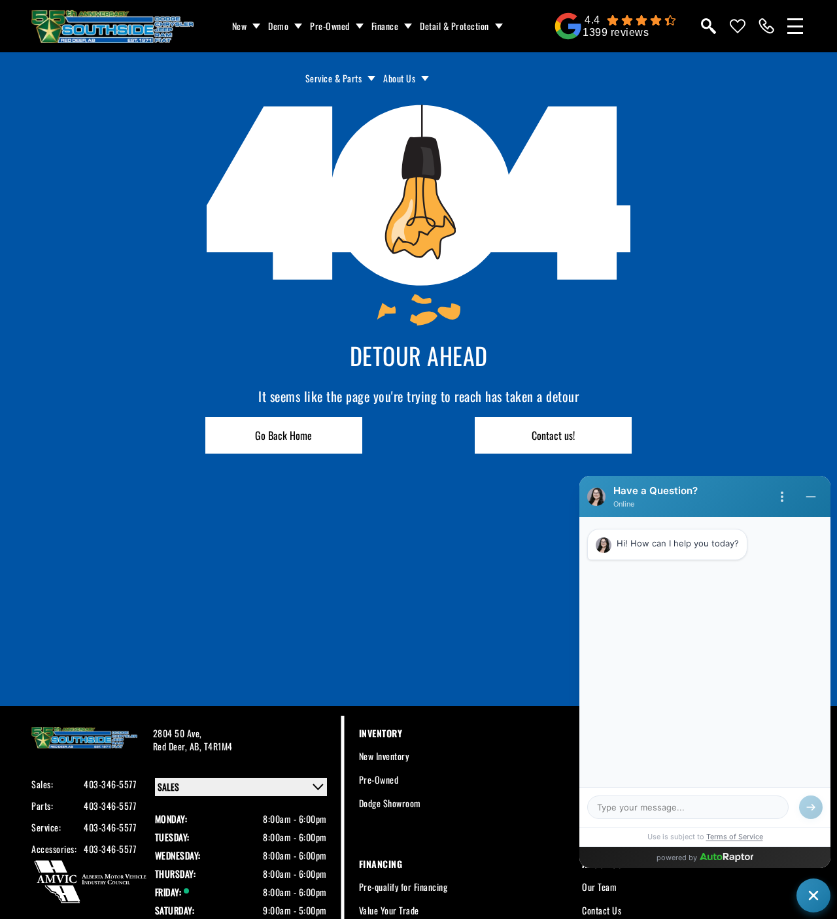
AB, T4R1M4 (211, 746)
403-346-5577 (110, 784)
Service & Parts (333, 78)
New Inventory (384, 756)
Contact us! (553, 435)
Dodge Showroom (390, 803)
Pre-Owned (330, 26)
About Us (399, 78)
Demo (278, 26)
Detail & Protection (454, 26)
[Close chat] (813, 895)
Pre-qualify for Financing (403, 887)
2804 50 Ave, (177, 733)
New (239, 26)
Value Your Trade (389, 910)
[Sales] (766, 26)
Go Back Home (283, 435)
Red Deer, (171, 746)
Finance (385, 26)
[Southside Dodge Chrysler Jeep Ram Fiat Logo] (112, 26)
